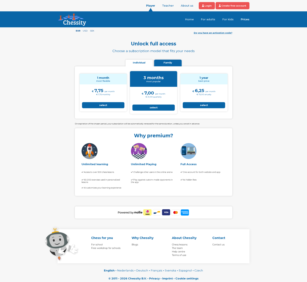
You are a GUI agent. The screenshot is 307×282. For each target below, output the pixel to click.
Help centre (178, 251)
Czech (198, 270)
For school (97, 244)
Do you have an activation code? (213, 32)
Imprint (167, 278)
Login (208, 5)
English (109, 270)
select (103, 105)
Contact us (218, 244)
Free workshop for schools (105, 248)
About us (187, 5)
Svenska (170, 270)
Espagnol (185, 270)
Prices (245, 19)
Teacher (168, 5)
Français (156, 270)
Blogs (135, 244)
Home (189, 19)
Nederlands (125, 270)
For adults (208, 19)
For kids (228, 19)
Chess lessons (179, 244)
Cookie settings (187, 278)
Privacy (154, 278)
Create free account (233, 5)
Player (150, 5)
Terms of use (179, 255)
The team (177, 248)
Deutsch (142, 270)
